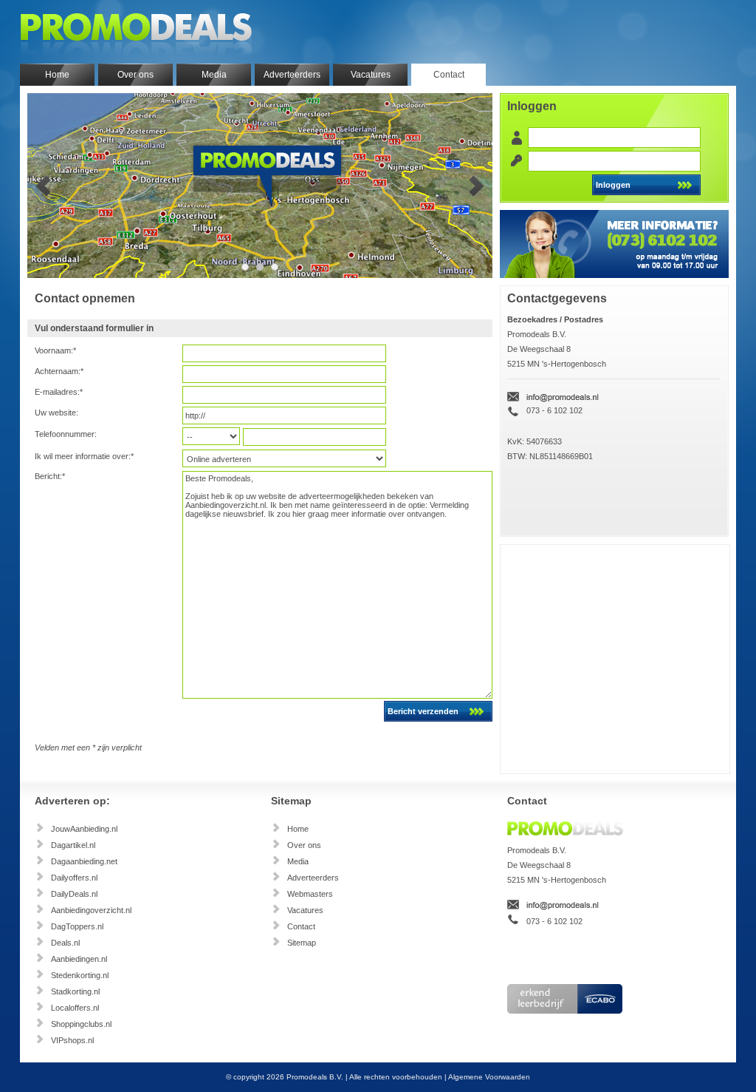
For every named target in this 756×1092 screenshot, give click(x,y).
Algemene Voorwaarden (489, 1077)
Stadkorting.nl (75, 991)
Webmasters (310, 893)
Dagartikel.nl (73, 845)
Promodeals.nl (136, 32)
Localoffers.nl (75, 1007)
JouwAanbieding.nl (84, 828)
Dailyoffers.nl (74, 877)
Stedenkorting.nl (80, 975)
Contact (448, 74)
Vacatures (371, 74)
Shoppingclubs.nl (81, 1024)
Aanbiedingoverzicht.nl (91, 910)
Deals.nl (65, 942)
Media (214, 74)
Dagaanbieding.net (84, 861)
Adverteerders (292, 74)
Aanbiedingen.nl (79, 958)
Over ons (135, 74)
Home (57, 74)
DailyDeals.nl (74, 893)
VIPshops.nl (72, 1040)
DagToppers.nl (77, 926)
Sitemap (301, 942)
